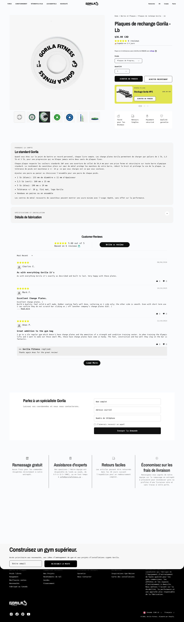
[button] (152, 3)
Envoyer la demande (127, 431)
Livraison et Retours (87, 570)
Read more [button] (25, 309)
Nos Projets (48, 574)
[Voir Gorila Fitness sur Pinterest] (23, 614)
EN (159, 4)
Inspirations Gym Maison (123, 574)
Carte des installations (123, 577)
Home (116, 16)
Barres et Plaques (128, 16)
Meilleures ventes (17, 580)
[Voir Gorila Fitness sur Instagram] (11, 614)
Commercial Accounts (52, 570)
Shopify (171, 616)
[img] (23, 262)
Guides (46, 580)
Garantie (81, 574)
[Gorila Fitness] (92, 3)
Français (168, 612)
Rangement (13, 577)
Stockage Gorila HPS (143, 91)
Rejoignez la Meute (60, 564)
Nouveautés (14, 583)
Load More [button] (92, 363)
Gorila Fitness (152, 616)
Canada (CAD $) (153, 612)
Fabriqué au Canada (18, 587)
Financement (48, 583)
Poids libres (15, 574)
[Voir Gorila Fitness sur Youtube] (28, 614)
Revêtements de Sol (52, 577)
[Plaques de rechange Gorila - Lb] (19, 117)
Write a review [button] (114, 244)
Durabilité (117, 570)
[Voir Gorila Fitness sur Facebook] (17, 614)
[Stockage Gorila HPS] (124, 94)
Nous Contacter (84, 577)
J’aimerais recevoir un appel (111, 424)
